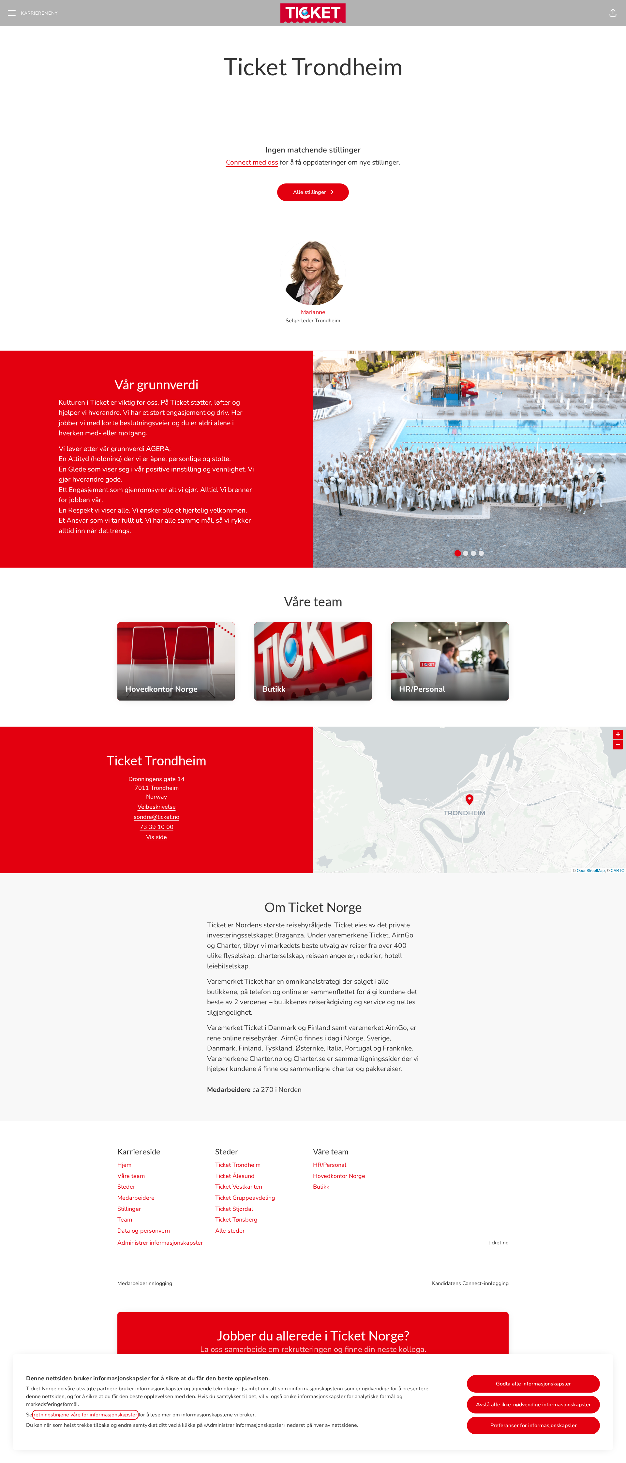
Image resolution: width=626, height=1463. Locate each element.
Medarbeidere (136, 1198)
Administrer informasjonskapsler (160, 1243)
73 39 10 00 (156, 827)
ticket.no (498, 1242)
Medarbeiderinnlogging (144, 1283)
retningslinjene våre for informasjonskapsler (85, 1414)
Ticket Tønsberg (236, 1220)
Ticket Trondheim (238, 1165)
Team (124, 1220)
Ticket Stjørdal (234, 1209)
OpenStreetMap (591, 870)
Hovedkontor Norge (339, 1176)
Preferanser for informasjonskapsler (533, 1425)
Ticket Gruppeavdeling (245, 1198)
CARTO (617, 870)
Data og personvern (143, 1231)
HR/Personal (329, 1165)
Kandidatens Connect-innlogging (470, 1283)
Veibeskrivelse (157, 807)
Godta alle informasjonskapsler (533, 1383)
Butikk (321, 1187)
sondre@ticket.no (156, 817)
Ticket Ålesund (235, 1176)
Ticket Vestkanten (238, 1187)
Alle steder (230, 1231)
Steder (126, 1187)
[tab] (458, 553)
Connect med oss (252, 162)
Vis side (156, 837)
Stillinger (129, 1209)
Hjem (124, 1165)
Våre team (131, 1176)
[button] (613, 13)
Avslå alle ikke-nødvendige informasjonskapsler (533, 1404)
